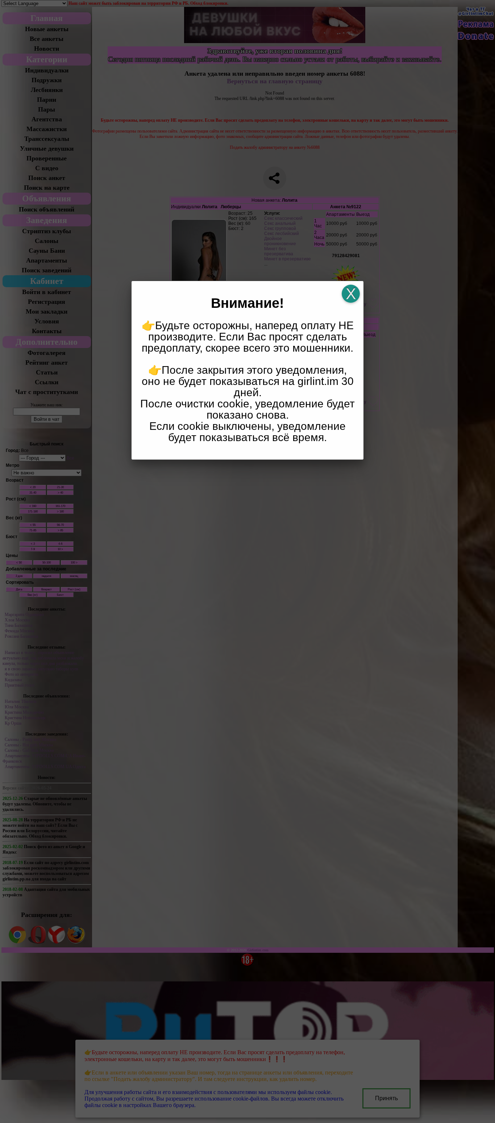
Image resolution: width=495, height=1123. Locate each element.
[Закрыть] (351, 294)
